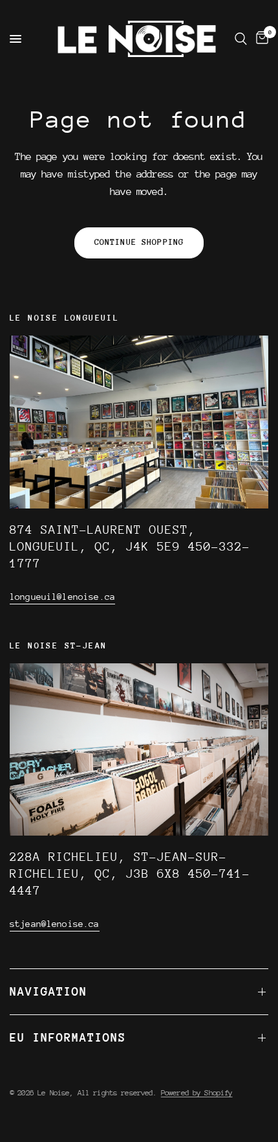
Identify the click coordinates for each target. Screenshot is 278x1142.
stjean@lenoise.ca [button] (55, 924)
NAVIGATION (48, 991)
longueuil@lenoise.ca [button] (62, 596)
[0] (259, 39)
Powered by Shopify (197, 1092)
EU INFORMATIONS (68, 1037)
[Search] (240, 39)
